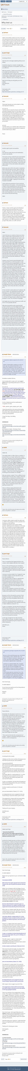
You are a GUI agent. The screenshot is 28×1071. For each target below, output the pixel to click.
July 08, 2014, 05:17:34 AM (7, 753)
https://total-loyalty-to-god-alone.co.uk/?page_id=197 (13, 91)
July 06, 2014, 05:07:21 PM (7, 34)
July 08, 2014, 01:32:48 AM (7, 556)
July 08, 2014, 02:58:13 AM (7, 708)
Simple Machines (17, 1069)
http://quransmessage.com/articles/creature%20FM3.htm (13, 1048)
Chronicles (4, 17)
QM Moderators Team (17, 16)
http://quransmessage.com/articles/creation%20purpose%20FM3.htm (13, 431)
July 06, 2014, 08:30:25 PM (7, 55)
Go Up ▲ (19, 1068)
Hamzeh (6, 96)
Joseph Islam (7, 354)
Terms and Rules (13, 1068)
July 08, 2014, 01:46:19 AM (7, 647)
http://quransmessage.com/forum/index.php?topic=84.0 (13, 1039)
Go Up (2, 1059)
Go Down (3, 28)
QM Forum (5, 5)
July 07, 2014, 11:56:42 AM (7, 449)
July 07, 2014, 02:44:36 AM (7, 145)
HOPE (5, 447)
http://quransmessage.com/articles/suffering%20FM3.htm (14, 427)
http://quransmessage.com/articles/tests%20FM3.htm (13, 435)
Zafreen (6, 32)
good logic (7, 53)
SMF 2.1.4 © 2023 (10, 1069)
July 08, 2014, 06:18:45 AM (7, 867)
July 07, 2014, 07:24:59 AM (7, 229)
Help (8, 1068)
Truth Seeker (10, 16)
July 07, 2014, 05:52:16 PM (7, 517)
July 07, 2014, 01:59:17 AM (7, 98)
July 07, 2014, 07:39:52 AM (7, 356)
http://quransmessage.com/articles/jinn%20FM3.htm (13, 1043)
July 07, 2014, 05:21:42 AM (7, 205)
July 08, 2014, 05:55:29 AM (7, 826)
